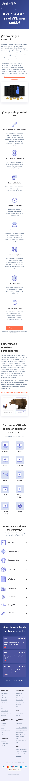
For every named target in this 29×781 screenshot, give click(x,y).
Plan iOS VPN (4, 702)
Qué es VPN (4, 700)
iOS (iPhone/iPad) (5, 730)
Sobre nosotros (19, 713)
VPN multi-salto (20, 698)
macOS (3, 726)
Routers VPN (19, 693)
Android (3, 732)
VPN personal (4, 693)
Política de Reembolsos (21, 751)
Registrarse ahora (14, 328)
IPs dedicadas (19, 700)
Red (5, 9)
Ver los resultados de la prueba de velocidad (14, 392)
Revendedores (4, 743)
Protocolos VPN (20, 702)
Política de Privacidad (21, 749)
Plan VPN (18, 695)
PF (2, 709)
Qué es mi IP (19, 723)
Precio (2, 695)
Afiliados (3, 741)
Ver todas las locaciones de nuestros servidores (14, 78)
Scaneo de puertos (20, 734)
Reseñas (18, 715)
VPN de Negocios (5, 698)
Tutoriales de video (6, 713)
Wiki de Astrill (4, 711)
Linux (2, 728)
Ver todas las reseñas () (14, 681)
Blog (17, 706)
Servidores (18, 704)
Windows (3, 723)
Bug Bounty (18, 756)
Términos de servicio (21, 754)
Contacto (3, 715)
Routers (3, 734)
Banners (3, 745)
